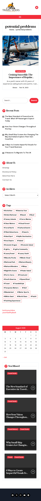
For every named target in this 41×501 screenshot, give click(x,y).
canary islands (10, 219)
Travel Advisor (13, 429)
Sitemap (5, 168)
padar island (26, 271)
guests (26, 232)
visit (25, 288)
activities (8, 210)
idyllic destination (24, 236)
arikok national (10, 215)
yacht (34, 296)
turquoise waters (12, 288)
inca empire (9, 240)
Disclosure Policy (9, 172)
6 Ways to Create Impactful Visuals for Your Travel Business (21, 146)
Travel (10, 457)
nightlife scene (11, 271)
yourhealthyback (9, 313)
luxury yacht (24, 253)
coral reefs (9, 228)
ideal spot (9, 236)
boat (32, 215)
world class (22, 296)
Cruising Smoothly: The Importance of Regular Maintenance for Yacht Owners (20, 77)
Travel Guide (20, 71)
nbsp (25, 266)
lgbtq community (21, 249)
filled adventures (11, 232)
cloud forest (25, 223)
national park (10, 262)
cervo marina (26, 219)
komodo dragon (11, 245)
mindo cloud (25, 258)
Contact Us (7, 180)
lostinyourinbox (8, 310)
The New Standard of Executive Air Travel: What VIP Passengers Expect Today (19, 119)
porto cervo (9, 275)
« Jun (5, 357)
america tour (22, 210)
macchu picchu (10, 258)
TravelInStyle (19, 283)
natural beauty (25, 262)
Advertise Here (8, 176)
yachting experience (12, 301)
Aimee (15, 87)
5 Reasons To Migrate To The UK (18, 153)
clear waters (10, 223)
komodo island (27, 245)
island (21, 240)
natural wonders (11, 266)
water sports (24, 292)
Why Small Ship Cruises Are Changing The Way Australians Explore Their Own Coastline (21, 137)
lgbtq (7, 249)
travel (7, 283)
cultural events (24, 228)
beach (23, 215)
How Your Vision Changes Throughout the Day (20, 128)
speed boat (25, 279)
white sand (9, 296)
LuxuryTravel (9, 253)
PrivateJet (23, 275)
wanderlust (9, 292)
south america (10, 279)
